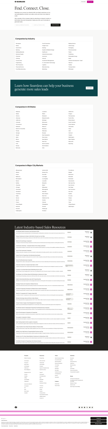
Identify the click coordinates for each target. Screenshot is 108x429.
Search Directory (55, 24)
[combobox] (23, 25)
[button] (23, 25)
